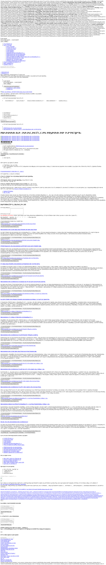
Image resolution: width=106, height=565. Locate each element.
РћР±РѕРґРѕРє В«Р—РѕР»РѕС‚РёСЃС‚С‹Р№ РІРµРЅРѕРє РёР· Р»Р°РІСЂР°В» (22, 129)
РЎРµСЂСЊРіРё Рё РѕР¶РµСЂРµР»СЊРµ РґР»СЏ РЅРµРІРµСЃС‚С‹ (23, 56)
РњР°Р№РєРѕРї (77, 494)
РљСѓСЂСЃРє (54, 494)
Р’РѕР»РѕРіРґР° (48, 499)
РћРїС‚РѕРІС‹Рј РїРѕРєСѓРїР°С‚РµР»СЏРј (13, 462)
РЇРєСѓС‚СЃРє (61, 499)
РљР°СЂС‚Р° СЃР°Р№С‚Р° (10, 463)
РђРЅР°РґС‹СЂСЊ (10, 491)
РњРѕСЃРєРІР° (4, 547)
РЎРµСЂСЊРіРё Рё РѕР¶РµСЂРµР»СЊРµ (13, 444)
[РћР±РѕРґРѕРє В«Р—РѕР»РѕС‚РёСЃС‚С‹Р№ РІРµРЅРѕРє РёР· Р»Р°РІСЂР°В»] (20, 137)
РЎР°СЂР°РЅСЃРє (71, 496)
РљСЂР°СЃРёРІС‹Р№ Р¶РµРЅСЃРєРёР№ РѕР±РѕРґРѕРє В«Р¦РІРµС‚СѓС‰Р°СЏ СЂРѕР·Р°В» (25, 299)
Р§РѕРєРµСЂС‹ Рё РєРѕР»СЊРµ (14, 59)
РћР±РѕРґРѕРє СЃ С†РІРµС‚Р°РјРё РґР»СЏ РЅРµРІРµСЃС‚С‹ (17, 317)
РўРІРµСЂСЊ (61, 497)
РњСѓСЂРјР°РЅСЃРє (94, 494)
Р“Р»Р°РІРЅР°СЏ (7, 44)
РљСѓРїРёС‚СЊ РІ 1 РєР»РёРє (17, 154)
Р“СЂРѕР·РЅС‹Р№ (35, 493)
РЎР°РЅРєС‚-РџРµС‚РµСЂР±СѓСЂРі (8, 497)
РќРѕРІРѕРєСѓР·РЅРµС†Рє (45, 495)
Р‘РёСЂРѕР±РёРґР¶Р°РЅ (56, 491)
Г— (2, 500)
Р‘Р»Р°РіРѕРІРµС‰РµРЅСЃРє (68, 491)
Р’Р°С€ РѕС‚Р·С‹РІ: (5, 214)
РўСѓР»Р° (56, 497)
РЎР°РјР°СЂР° (64, 496)
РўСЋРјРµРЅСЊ (67, 497)
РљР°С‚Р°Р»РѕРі (7, 45)
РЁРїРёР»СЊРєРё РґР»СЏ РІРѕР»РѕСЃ (16, 60)
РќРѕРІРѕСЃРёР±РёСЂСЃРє (56, 495)
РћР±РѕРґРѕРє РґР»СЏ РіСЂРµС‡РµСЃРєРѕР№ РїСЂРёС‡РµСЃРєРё (19, 229)
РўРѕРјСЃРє (51, 497)
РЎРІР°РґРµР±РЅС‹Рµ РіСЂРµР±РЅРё (15, 54)
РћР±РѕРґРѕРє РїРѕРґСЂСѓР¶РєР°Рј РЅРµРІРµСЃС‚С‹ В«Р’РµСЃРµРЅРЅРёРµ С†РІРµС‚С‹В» (25, 404)
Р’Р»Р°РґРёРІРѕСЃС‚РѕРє (31, 499)
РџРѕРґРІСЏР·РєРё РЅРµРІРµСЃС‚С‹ (15, 53)
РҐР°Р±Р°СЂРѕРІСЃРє (91, 493)
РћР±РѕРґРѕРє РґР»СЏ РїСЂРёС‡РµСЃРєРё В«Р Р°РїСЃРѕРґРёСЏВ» (19, 351)
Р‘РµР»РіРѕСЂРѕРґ (48, 491)
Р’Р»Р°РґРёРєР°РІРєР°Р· (13, 499)
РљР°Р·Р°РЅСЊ (76, 493)
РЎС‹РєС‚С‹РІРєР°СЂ (30, 497)
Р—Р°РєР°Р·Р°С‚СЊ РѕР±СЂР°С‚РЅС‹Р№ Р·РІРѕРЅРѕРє (14, 77)
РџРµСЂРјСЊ (87, 495)
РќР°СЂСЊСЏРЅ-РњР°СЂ (13, 495)
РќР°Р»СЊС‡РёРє (4, 495)
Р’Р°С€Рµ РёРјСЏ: (5, 207)
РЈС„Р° (72, 497)
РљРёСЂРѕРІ (12, 494)
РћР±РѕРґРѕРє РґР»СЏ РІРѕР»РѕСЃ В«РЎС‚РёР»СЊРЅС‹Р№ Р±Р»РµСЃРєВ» (21, 387)
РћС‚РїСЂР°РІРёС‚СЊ (6, 511)
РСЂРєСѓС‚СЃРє (42, 493)
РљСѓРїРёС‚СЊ (4, 154)
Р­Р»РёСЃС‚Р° (15, 493)
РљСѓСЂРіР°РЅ (47, 494)
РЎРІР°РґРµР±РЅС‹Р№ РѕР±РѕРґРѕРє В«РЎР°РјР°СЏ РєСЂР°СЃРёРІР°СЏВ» (21, 246)
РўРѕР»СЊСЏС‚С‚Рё (44, 497)
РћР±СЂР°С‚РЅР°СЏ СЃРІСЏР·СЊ (12, 458)
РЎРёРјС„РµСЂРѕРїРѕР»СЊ (88, 496)
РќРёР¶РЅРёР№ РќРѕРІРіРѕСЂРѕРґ (33, 495)
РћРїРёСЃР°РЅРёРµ (8, 191)
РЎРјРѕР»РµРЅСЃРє (98, 496)
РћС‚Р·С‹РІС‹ (6, 192)
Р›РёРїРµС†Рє (64, 494)
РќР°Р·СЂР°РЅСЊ (22, 495)
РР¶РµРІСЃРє (48, 493)
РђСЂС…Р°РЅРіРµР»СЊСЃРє (20, 491)
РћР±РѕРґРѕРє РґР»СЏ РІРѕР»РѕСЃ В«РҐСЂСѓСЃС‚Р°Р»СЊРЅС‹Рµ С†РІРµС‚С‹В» (23, 369)
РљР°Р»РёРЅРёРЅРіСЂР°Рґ (67, 493)
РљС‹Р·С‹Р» (59, 494)
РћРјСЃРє (64, 495)
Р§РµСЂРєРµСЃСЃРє (87, 491)
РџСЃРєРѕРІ (25, 496)
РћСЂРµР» (68, 495)
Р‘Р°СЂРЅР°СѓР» (40, 491)
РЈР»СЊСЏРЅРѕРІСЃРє (86, 497)
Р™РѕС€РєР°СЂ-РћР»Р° (57, 493)
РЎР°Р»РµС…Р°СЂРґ (57, 496)
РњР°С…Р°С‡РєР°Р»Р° (85, 494)
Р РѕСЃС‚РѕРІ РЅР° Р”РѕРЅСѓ (33, 496)
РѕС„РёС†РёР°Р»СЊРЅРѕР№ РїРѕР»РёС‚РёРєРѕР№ (13, 484)
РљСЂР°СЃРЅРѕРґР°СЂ (28, 494)
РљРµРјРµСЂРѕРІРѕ (83, 493)
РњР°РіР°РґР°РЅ (71, 494)
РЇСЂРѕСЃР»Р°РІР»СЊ (68, 499)
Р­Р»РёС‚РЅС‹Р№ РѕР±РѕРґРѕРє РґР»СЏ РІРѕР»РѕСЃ (14, 422)
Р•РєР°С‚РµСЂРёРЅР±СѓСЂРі (7, 493)
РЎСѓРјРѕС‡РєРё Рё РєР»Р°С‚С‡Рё (15, 58)
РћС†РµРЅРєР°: (4, 217)
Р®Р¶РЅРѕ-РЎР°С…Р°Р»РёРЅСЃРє (80, 499)
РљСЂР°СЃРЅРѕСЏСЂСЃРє (38, 494)
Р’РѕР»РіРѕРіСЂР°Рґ (40, 499)
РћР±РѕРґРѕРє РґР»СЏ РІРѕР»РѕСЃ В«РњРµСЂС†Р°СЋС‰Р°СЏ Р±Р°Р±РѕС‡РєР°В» (23, 281)
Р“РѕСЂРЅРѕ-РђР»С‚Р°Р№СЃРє (25, 493)
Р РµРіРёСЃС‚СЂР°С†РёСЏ (13, 88)
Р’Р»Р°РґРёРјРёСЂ (22, 499)
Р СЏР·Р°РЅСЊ (43, 496)
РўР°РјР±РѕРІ (37, 497)
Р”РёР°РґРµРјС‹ (10, 50)
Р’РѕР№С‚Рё (9, 89)
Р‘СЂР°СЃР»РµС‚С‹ (11, 47)
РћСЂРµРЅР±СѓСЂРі (75, 495)
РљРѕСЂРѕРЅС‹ (10, 51)
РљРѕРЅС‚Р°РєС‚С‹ (8, 64)
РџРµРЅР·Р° (82, 495)
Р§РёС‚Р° (94, 491)
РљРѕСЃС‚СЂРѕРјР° (19, 494)
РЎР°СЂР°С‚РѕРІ (78, 496)
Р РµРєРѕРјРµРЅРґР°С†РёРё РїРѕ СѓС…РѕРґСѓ (12, 171)
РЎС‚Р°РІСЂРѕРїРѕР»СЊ (21, 497)
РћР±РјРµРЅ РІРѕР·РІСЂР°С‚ (10, 461)
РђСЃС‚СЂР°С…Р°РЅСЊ (31, 491)
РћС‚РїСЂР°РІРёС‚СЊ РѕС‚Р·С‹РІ (8, 218)
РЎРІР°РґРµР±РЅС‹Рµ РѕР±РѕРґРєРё (15, 55)
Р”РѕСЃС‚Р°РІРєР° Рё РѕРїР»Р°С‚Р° (12, 62)
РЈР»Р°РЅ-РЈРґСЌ (77, 497)
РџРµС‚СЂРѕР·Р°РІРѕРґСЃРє (17, 496)
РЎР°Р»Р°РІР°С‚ (49, 496)
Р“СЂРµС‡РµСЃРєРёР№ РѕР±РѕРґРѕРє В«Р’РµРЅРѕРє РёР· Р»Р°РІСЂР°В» (20, 264)
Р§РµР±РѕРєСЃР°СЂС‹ (78, 491)
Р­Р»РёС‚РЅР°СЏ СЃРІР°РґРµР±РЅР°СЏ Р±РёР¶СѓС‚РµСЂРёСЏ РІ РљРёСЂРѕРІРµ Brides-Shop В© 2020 (26, 489)
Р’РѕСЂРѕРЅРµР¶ (54, 499)
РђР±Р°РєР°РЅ (3, 491)
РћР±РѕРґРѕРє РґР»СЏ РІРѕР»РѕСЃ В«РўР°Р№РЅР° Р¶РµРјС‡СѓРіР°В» (19, 335)
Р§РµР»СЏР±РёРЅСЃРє (6, 561)
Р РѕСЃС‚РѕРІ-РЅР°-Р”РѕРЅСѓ (8, 553)
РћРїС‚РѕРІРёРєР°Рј (8, 63)
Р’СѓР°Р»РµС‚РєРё (11, 49)
